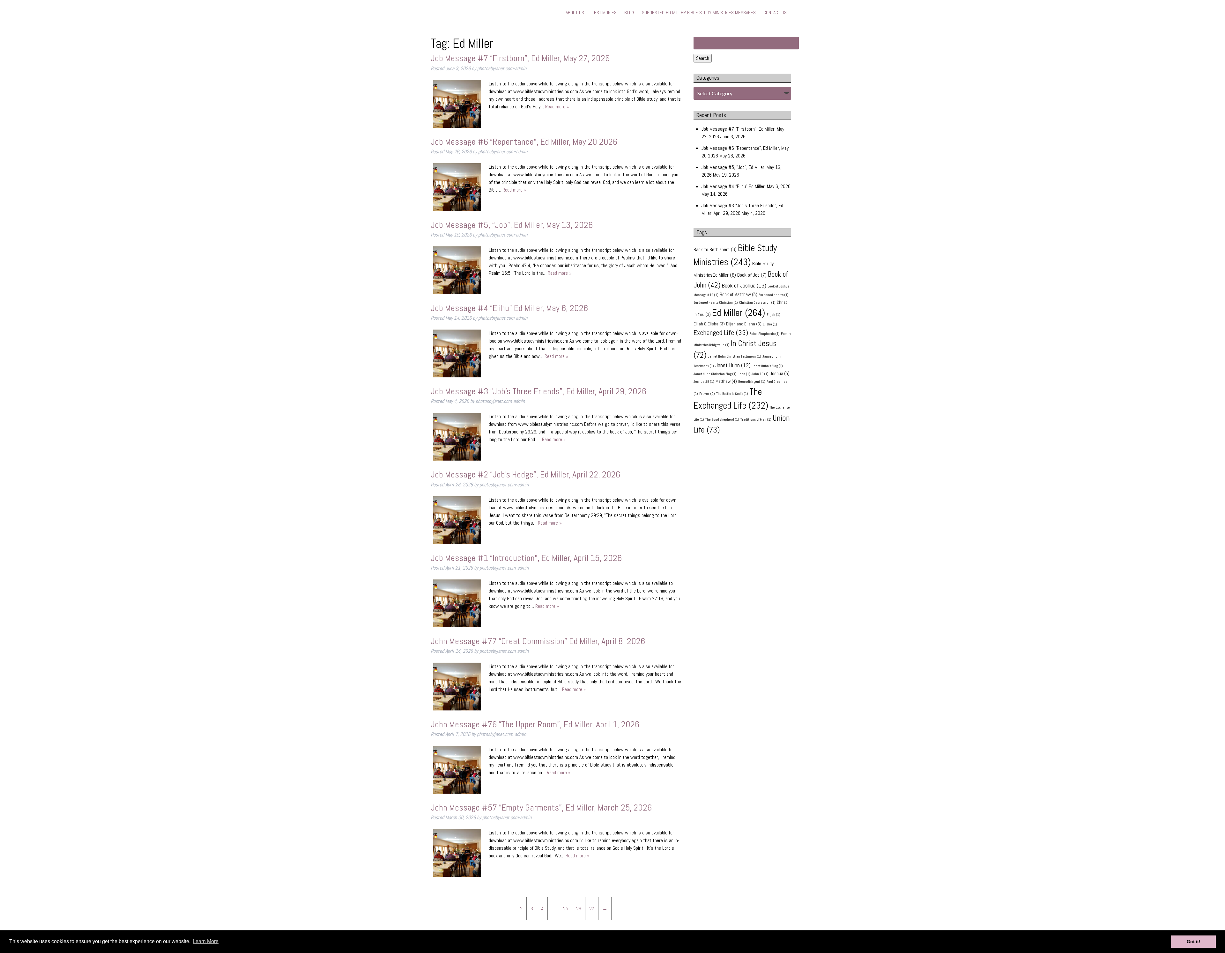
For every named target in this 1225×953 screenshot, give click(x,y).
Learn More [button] (206, 941)
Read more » (557, 106)
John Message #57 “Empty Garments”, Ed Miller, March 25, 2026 (541, 807)
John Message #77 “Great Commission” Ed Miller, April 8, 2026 (538, 641)
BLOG (629, 12)
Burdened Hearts (774, 295)
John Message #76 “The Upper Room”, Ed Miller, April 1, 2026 (535, 724)
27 (591, 908)
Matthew (726, 381)
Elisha (770, 324)
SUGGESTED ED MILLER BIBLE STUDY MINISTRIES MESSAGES (699, 12)
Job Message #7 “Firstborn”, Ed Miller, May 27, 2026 (520, 58)
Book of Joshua (744, 285)
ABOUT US (575, 12)
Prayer (707, 393)
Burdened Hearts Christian (716, 303)
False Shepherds (764, 334)
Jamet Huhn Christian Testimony (734, 356)
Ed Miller (738, 313)
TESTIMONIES (604, 12)
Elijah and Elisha (743, 324)
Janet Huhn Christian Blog (715, 374)
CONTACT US (775, 12)
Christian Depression (757, 303)
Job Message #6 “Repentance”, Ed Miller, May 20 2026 (524, 141)
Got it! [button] (1193, 941)
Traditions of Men (755, 420)
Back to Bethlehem (715, 249)
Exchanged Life (721, 332)
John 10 (760, 374)
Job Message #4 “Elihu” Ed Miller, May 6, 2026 (509, 308)
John (744, 374)
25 (565, 908)
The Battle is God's (732, 394)
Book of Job (752, 275)
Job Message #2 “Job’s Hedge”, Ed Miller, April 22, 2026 (525, 474)
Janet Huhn (733, 365)
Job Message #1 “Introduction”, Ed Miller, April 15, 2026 (526, 558)
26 (578, 908)
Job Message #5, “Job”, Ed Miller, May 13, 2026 (512, 224)
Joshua (780, 373)
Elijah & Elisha (709, 324)
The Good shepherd (722, 420)
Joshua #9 (704, 382)
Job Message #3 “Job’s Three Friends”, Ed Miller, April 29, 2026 (538, 391)
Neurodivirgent (751, 382)
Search (702, 58)
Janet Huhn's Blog (767, 366)
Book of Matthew (738, 294)
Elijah (773, 315)
